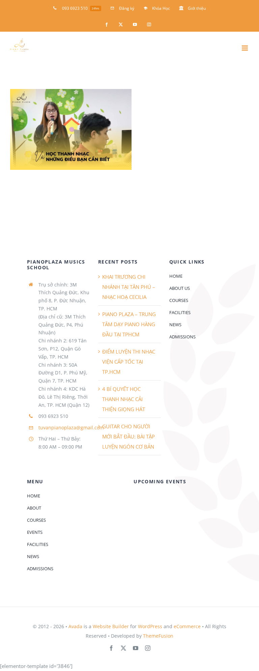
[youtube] (135, 648)
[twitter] (123, 648)
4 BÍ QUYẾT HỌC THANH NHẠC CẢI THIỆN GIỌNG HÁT (123, 399)
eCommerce (187, 626)
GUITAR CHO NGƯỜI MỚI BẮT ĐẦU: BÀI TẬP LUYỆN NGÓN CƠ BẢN (128, 436)
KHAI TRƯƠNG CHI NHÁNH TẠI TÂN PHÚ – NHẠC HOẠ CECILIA (128, 286)
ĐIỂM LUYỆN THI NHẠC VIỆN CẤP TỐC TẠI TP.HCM (128, 361)
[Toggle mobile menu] (245, 48)
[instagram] (147, 648)
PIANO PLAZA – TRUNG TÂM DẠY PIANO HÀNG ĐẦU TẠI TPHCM (129, 324)
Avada (75, 626)
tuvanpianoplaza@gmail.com (71, 427)
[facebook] (111, 648)
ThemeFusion (158, 636)
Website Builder (111, 626)
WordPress (150, 626)
